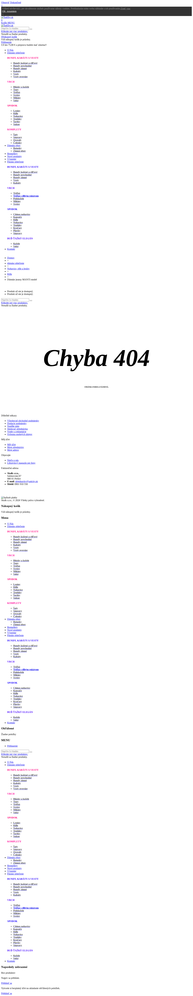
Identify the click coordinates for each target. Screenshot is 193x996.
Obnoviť (5, 2)
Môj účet (11, 444)
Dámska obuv (14, 145)
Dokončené (15, 2)
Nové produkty (14, 156)
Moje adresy (13, 450)
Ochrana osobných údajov (19, 434)
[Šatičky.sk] (7, 17)
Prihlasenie (12, 746)
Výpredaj (11, 159)
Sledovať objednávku (17, 429)
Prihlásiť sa (6, 983)
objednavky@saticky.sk (26, 481)
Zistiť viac (125, 8)
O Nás (10, 50)
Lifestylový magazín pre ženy (21, 463)
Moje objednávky (15, 447)
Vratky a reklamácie (16, 431)
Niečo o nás (13, 460)
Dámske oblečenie (16, 52)
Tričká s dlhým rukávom (26, 196)
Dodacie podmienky (17, 423)
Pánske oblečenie (15, 161)
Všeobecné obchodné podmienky (23, 420)
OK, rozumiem (9, 11)
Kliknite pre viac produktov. (14, 31)
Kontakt (11, 249)
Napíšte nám (13, 426)
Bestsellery (12, 153)
